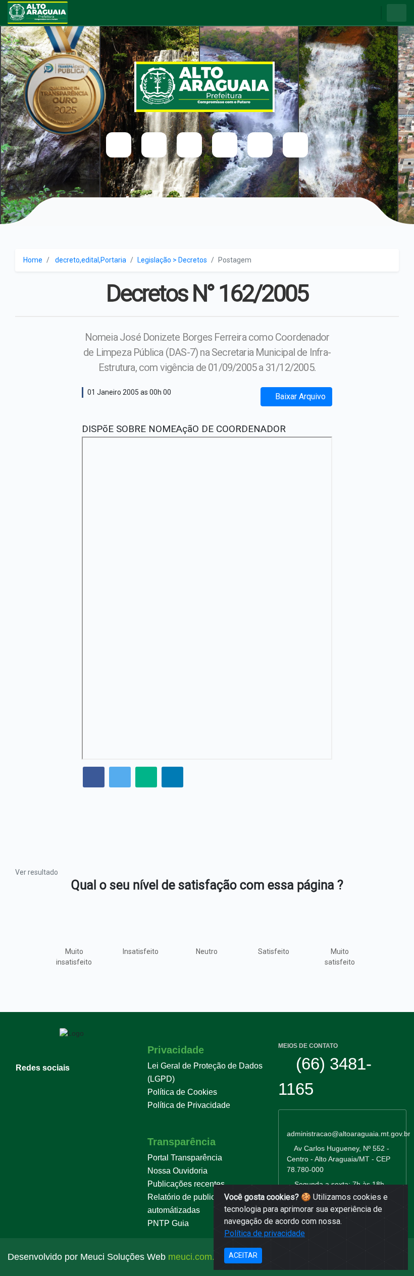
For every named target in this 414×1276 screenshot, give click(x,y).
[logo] (207, 87)
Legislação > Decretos (172, 260)
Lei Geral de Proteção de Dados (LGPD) (205, 1072)
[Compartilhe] (94, 778)
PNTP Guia (168, 1223)
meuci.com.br (195, 1257)
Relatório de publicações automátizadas (192, 1203)
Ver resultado (36, 872)
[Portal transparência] (224, 144)
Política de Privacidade (188, 1105)
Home (32, 260)
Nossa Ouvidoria (177, 1170)
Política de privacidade (264, 1233)
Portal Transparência (184, 1157)
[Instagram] (189, 144)
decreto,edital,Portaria (90, 260)
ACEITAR (243, 1255)
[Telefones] (260, 144)
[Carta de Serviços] (295, 144)
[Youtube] (118, 144)
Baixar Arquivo (299, 396)
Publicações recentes (186, 1184)
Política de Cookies (182, 1092)
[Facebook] (154, 144)
